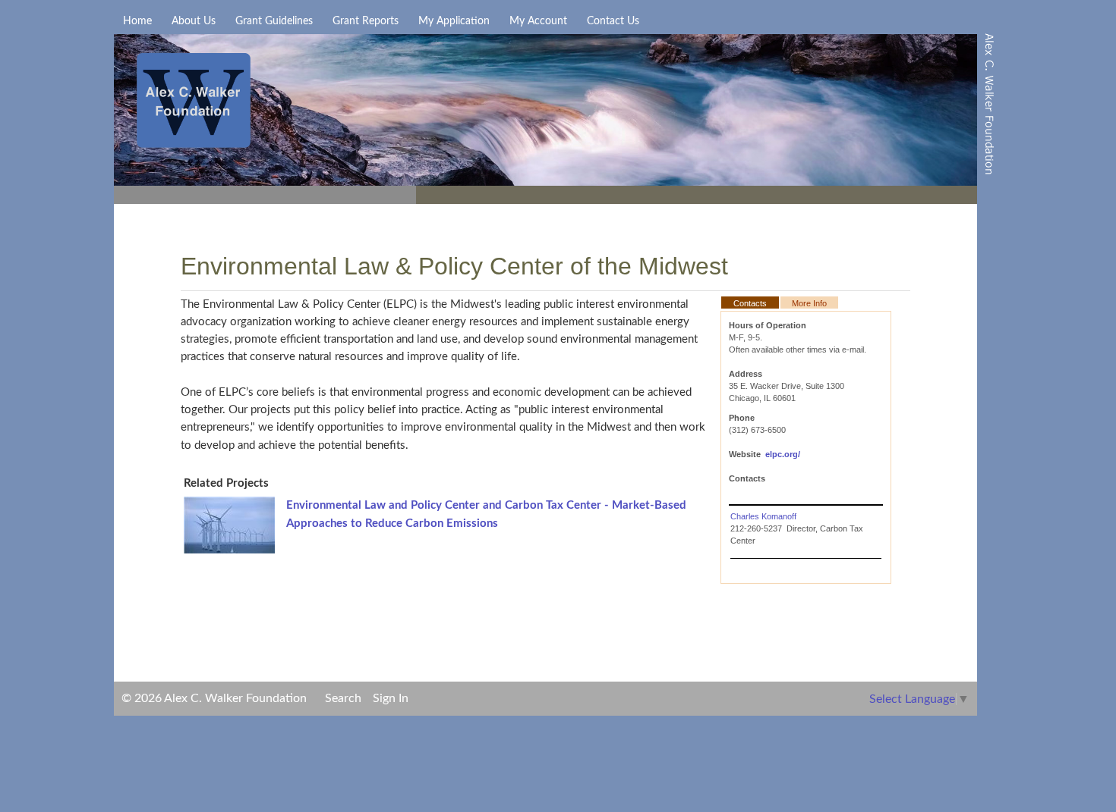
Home (137, 21)
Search (343, 698)
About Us (194, 21)
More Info (809, 303)
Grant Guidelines (274, 21)
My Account (538, 21)
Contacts (750, 303)
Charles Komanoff (763, 516)
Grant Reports (366, 21)
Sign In (390, 698)
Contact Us (613, 21)
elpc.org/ (782, 454)
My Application (454, 21)
